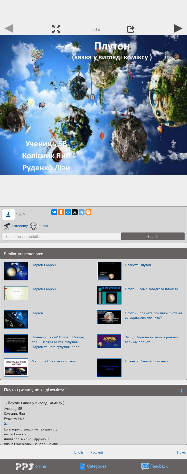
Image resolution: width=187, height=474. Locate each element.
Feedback (159, 466)
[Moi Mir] (68, 212)
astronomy (19, 225)
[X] (75, 212)
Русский (96, 452)
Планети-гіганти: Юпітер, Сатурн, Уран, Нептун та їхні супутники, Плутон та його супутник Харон (58, 341)
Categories (96, 466)
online (40, 466)
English (79, 452)
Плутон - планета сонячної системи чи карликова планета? (153, 315)
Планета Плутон (138, 264)
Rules (181, 452)
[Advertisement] (93, 11)
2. (5, 423)
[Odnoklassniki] (61, 212)
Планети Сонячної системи (146, 360)
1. (5, 402)
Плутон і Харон (44, 264)
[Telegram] (81, 212)
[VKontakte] (54, 212)
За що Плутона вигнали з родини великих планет (151, 339)
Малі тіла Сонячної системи (54, 360)
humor (43, 225)
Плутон (37, 312)
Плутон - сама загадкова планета (151, 288)
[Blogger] (88, 212)
